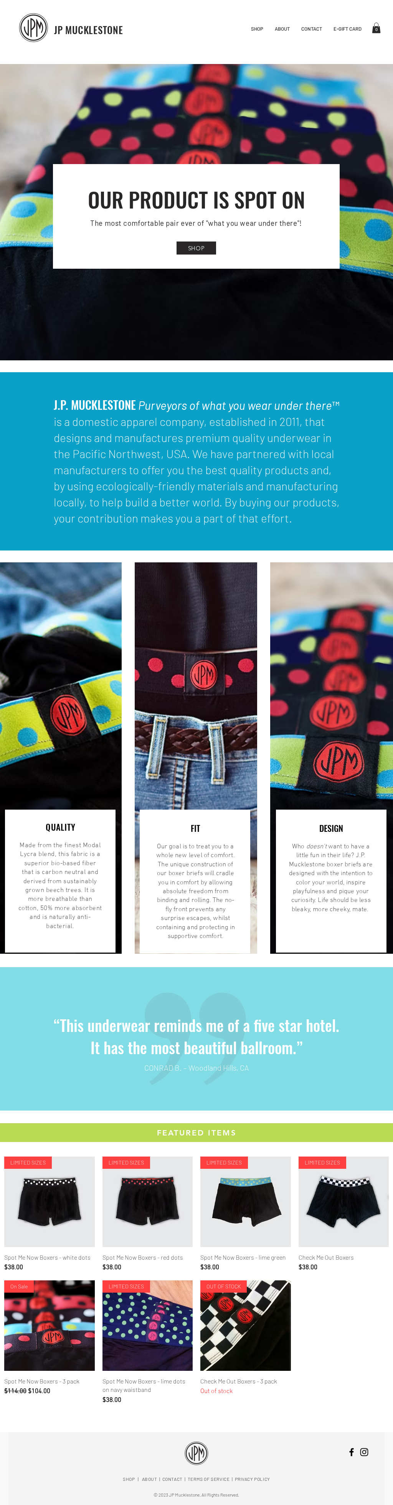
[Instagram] (364, 1452)
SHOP (129, 1479)
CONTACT (172, 1479)
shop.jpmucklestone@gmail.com (196, 1429)
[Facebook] (351, 1452)
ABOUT (149, 1479)
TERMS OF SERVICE (209, 1479)
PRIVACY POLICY (252, 1479)
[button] (376, 28)
